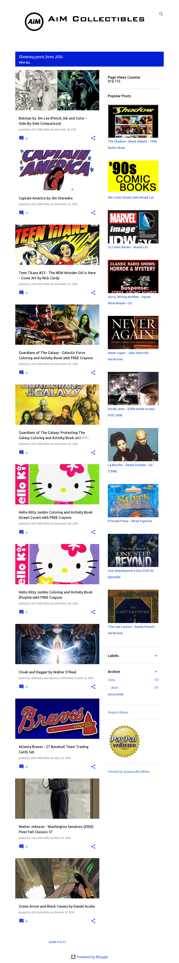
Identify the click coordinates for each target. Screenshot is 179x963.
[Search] (161, 14)
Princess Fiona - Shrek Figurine (130, 521)
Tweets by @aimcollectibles (129, 772)
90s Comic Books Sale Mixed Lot (131, 197)
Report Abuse (118, 712)
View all (24, 62)
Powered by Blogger (92, 957)
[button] (93, 138)
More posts (57, 942)
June (114, 688)
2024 (111, 680)
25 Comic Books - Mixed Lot (128, 247)
